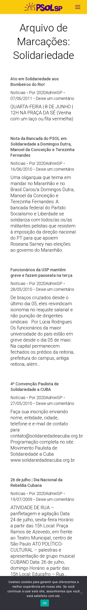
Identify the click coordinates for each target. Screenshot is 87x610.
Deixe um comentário (55, 98)
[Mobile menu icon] (77, 7)
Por (45, 92)
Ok (45, 603)
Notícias (18, 92)
